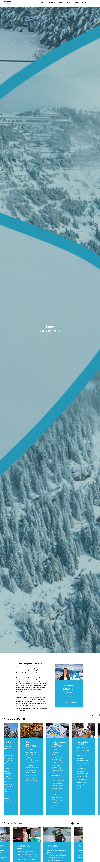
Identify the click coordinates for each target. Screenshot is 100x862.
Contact (76, 2)
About (68, 2)
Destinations (52, 2)
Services (43, 2)
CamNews (61, 2)
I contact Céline (69, 702)
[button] (93, 715)
